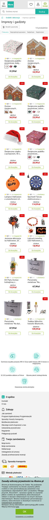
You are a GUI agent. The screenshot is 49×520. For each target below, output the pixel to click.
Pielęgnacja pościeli (9, 434)
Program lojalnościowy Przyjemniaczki (17, 416)
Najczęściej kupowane (17, 32)
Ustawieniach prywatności (12, 503)
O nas (4, 404)
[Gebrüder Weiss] (12, 466)
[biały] (6, 66)
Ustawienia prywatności (11, 428)
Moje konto (6, 443)
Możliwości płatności (10, 422)
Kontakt (5, 401)
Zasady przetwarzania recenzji (13, 455)
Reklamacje (6, 449)
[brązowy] (34, 66)
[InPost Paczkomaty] (5, 466)
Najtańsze (30, 32)
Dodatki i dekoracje (13, 18)
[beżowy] (29, 66)
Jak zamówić (7, 414)
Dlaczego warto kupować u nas (14, 425)
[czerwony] (11, 66)
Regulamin (6, 431)
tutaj (17, 507)
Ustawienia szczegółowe (24, 517)
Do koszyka (12, 77)
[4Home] (3, 18)
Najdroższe (40, 32)
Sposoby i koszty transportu (12, 419)
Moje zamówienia (8, 446)
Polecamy (5, 32)
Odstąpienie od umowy (10, 452)
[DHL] (22, 466)
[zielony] (15, 66)
